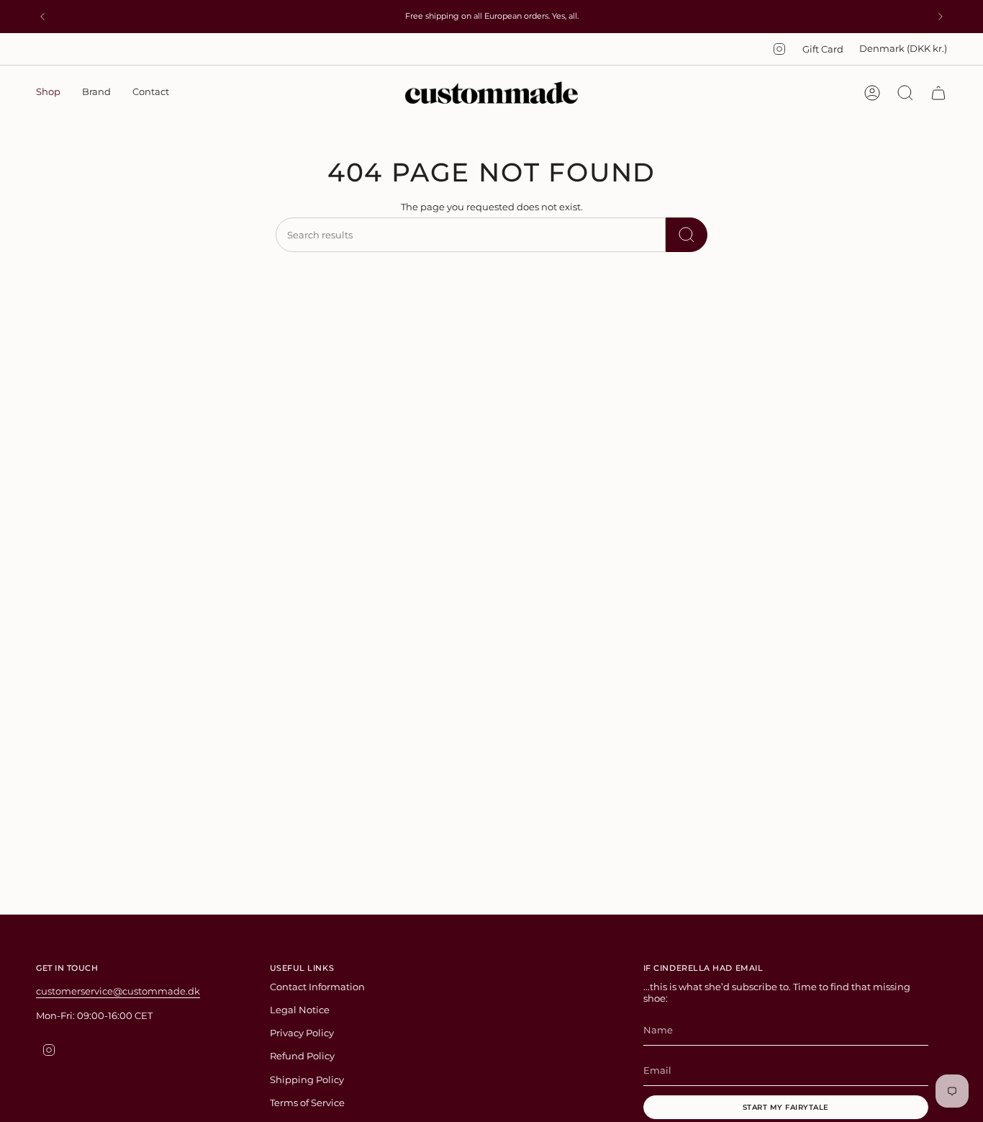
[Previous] (42, 16)
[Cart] (938, 93)
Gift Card (822, 49)
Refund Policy (302, 1056)
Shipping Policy (307, 1079)
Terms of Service (307, 1102)
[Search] (686, 234)
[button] (48, 93)
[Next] (940, 16)
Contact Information (317, 986)
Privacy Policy (302, 1032)
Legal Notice (300, 1009)
